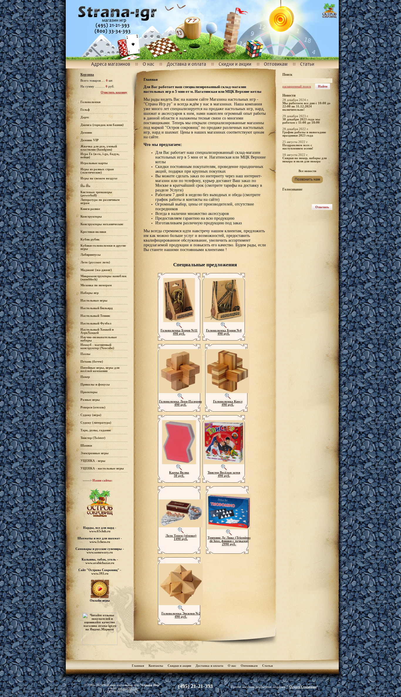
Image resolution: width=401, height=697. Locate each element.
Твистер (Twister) (92, 438)
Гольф (85, 109)
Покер (85, 376)
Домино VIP (89, 140)
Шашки (86, 445)
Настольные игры (93, 300)
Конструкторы (91, 216)
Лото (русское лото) (95, 262)
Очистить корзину (114, 92)
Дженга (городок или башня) (102, 125)
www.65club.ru (99, 531)
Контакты (156, 665)
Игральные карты (94, 163)
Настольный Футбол (95, 323)
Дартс (84, 117)
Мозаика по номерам (96, 285)
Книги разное (90, 209)
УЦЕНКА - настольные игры (102, 468)
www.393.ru (99, 573)
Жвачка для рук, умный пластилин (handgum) (98, 148)
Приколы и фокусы (95, 384)
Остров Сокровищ (302, 686)
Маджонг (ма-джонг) (96, 270)
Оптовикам (249, 665)
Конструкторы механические (101, 224)
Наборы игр (89, 292)
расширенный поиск (296, 86)
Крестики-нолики (93, 231)
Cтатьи (267, 665)
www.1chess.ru (100, 541)
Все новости (307, 171)
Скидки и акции (179, 665)
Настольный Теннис (95, 315)
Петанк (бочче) (91, 361)
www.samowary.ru (100, 552)
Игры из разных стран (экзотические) (97, 171)
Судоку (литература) (95, 422)
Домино (86, 132)
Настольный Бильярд (96, 308)
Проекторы (88, 392)
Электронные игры (94, 453)
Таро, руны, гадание (95, 430)
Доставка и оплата (210, 665)
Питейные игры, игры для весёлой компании (99, 369)
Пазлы (85, 354)
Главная (138, 665)
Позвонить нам (307, 179)
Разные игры (90, 399)
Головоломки (90, 102)
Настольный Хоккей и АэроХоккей (97, 331)
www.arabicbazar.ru (99, 563)
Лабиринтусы (90, 254)
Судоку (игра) (90, 415)
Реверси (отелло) (92, 407)
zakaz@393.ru (128, 688)
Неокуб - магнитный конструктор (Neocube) (97, 346)
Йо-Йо (85, 186)
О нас (232, 665)
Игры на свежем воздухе (98, 178)
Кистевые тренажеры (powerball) (96, 194)
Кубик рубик (90, 239)
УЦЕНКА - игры (92, 460)
